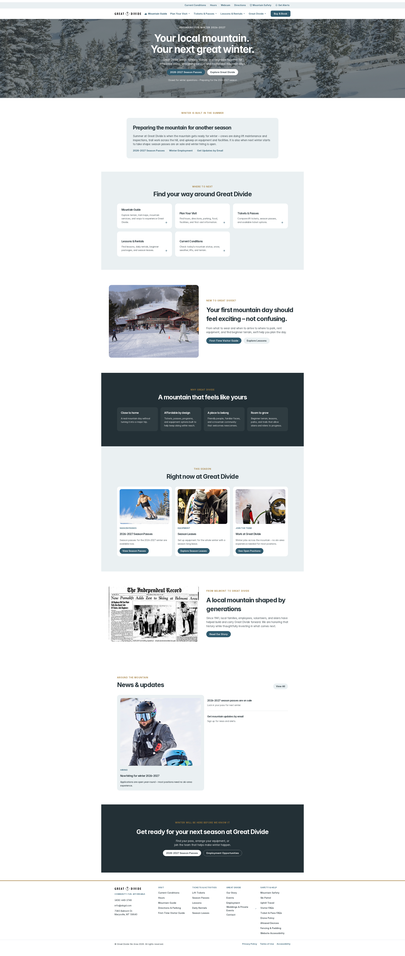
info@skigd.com (123, 905)
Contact (230, 914)
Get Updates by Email (210, 150)
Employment (233, 902)
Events (230, 897)
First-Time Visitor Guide (171, 913)
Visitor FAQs (267, 908)
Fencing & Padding (270, 928)
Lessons (197, 902)
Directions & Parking (169, 908)
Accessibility (283, 944)
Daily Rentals (199, 908)
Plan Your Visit (180, 13)
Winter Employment (181, 150)
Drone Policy (267, 918)
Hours (213, 5)
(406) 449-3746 (123, 900)
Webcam (225, 5)
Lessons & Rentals (233, 13)
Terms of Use (267, 944)
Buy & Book (280, 13)
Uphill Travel (267, 902)
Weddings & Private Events (241, 909)
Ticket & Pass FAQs (271, 913)
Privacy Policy (249, 944)
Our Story (231, 892)
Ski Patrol (265, 897)
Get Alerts (284, 5)
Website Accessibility (272, 933)
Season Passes (200, 897)
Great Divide (257, 13)
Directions (240, 5)
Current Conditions (195, 5)
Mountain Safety (262, 5)
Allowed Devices (269, 923)
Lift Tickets (198, 892)
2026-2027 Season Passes (149, 150)
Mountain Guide (157, 13)
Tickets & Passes (205, 13)
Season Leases (200, 913)
